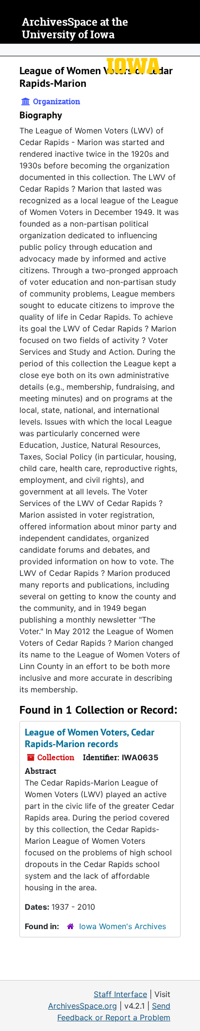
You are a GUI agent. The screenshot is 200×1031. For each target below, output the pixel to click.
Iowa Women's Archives (122, 926)
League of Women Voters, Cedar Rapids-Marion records (89, 738)
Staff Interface (120, 994)
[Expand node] (190, 50)
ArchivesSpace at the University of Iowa (75, 28)
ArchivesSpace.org (82, 1006)
